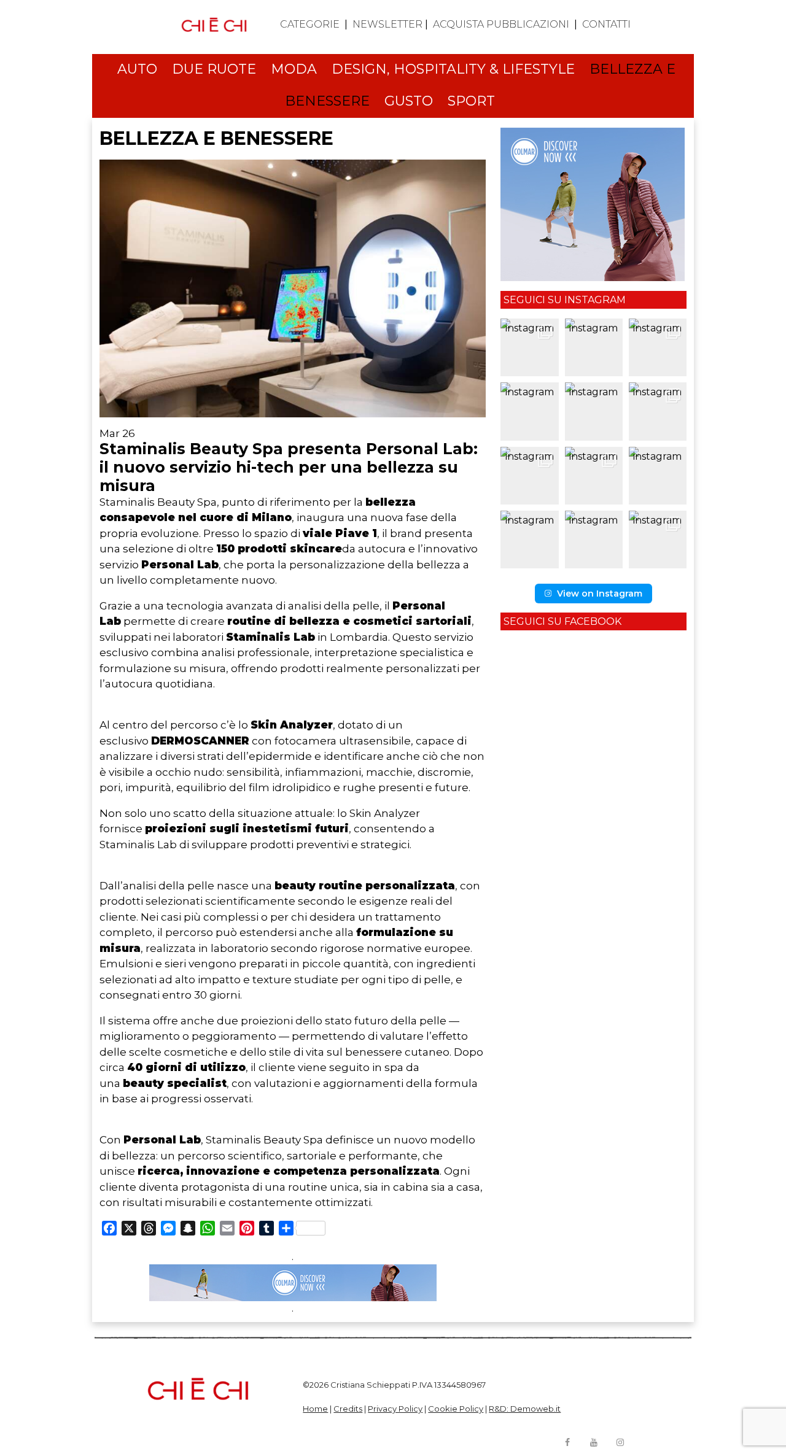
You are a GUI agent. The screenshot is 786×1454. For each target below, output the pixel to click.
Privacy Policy (395, 1408)
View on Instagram (599, 593)
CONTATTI (606, 24)
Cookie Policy (455, 1408)
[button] (529, 347)
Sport (471, 101)
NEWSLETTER (387, 24)
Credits (347, 1408)
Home (315, 1408)
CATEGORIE (310, 24)
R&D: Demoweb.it (525, 1408)
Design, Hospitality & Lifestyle (453, 69)
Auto (137, 69)
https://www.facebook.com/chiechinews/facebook (567, 1442)
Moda (294, 69)
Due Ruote (214, 69)
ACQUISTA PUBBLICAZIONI (501, 24)
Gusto (408, 101)
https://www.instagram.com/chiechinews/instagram (620, 1442)
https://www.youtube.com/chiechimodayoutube (594, 1442)
